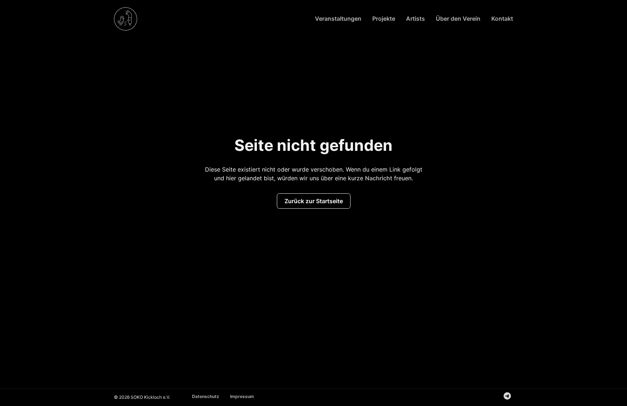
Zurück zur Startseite (313, 201)
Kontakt (502, 18)
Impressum (242, 396)
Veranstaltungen (338, 18)
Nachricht (378, 178)
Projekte (383, 18)
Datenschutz (205, 396)
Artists (415, 18)
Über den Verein (458, 18)
